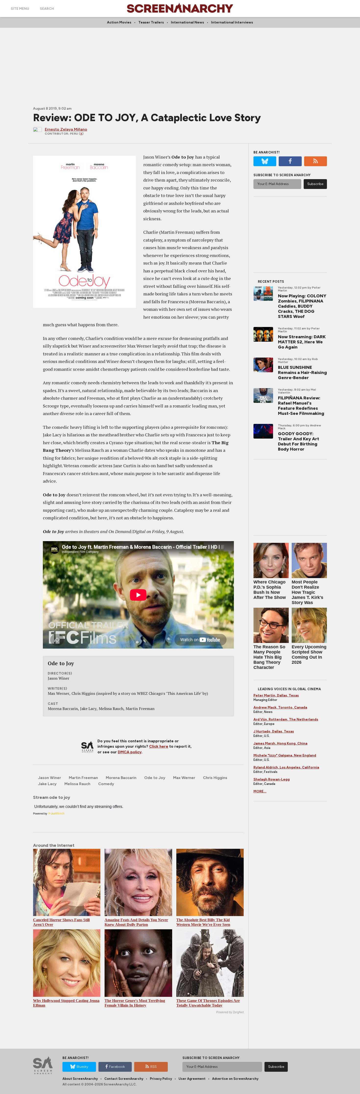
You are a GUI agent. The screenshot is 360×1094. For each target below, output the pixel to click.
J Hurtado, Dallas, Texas (273, 731)
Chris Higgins (215, 777)
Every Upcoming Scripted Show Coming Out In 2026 (309, 654)
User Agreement (192, 1079)
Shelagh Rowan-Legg (271, 779)
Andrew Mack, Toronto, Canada (280, 707)
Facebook (117, 1067)
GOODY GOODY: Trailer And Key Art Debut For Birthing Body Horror (298, 441)
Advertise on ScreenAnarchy (235, 1079)
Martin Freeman (83, 777)
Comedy (106, 783)
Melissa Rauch (77, 783)
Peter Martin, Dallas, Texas (276, 695)
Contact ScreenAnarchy (123, 1079)
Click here (158, 746)
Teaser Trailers (151, 22)
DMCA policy (130, 752)
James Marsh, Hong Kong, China (280, 743)
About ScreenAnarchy (80, 1079)
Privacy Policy (161, 1079)
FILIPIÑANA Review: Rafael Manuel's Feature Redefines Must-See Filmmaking (301, 405)
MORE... (259, 791)
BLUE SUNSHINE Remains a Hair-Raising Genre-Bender (302, 372)
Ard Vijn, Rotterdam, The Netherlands (285, 719)
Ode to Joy (154, 777)
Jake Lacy (47, 783)
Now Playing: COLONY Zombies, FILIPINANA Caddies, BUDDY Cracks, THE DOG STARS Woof (302, 306)
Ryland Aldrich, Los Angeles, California (286, 767)
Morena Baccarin (121, 777)
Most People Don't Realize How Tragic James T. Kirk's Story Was (307, 592)
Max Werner (184, 777)
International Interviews (232, 22)
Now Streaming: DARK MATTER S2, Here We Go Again (302, 342)
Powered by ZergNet (230, 1012)
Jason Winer (49, 777)
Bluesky (82, 1067)
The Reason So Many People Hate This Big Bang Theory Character (269, 657)
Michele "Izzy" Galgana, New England (284, 755)
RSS (153, 1067)
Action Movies (119, 22)
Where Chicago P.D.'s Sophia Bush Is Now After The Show (269, 590)
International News (187, 22)
